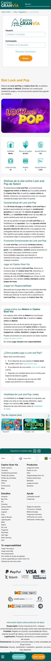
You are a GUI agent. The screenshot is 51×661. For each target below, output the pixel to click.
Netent (3, 525)
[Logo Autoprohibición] (39, 599)
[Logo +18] (40, 606)
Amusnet (4, 496)
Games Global (6, 507)
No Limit (4, 527)
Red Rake (4, 532)
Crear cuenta (38, 656)
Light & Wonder (6, 517)
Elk (2, 501)
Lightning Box (6, 519)
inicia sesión (36, 367)
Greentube (5, 509)
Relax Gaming (6, 537)
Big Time (4, 499)
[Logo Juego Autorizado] (21, 606)
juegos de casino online (13, 338)
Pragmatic (4, 530)
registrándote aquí (30, 363)
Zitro (2, 540)
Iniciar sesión (19, 656)
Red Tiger (4, 535)
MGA (3, 522)
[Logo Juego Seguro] (25, 593)
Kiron (3, 514)
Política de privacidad (33, 652)
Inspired (4, 512)
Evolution (4, 504)
